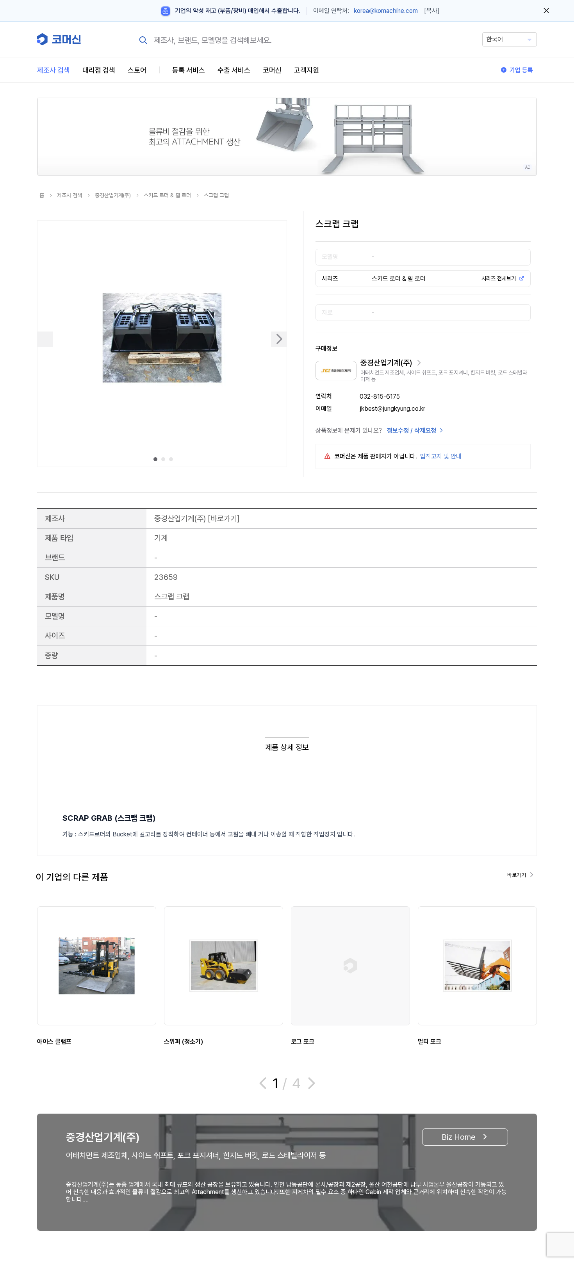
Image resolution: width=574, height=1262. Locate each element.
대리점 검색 (98, 70)
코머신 (272, 70)
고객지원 (306, 70)
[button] (553, 1195)
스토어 (137, 70)
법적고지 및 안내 (441, 456)
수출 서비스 (233, 70)
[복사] (432, 10)
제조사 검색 (53, 70)
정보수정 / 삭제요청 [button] (411, 430)
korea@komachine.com (386, 10)
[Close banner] (546, 10)
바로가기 (224, 518)
